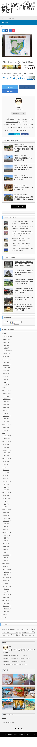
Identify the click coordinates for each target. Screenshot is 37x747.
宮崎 (3, 552)
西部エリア (6, 543)
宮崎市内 (6, 572)
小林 (5, 566)
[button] (7, 680)
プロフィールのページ (12, 122)
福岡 (22, 155)
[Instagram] (21, 728)
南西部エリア (6, 399)
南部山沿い (6, 563)
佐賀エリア (16, 144)
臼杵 (5, 540)
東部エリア (6, 424)
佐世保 (5, 452)
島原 (5, 447)
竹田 (5, 538)
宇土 (5, 504)
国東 (5, 523)
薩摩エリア (6, 606)
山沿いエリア (6, 600)
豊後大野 (6, 535)
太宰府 (5, 348)
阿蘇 (5, 495)
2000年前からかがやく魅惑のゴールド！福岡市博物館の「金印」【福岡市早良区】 (24, 308)
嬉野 (5, 401)
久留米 (5, 367)
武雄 (5, 404)
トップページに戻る (18, 206)
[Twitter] (15, 728)
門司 (25, 155)
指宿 (5, 611)
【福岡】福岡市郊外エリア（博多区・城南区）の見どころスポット (23, 198)
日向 (5, 560)
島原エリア (6, 441)
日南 (5, 574)
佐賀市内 (6, 393)
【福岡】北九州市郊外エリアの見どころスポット (23, 188)
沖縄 (3, 614)
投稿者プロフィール (18, 113)
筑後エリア (6, 365)
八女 (5, 382)
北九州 (25, 165)
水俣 (5, 489)
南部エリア (6, 532)
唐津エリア (6, 416)
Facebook (24, 134)
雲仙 (5, 444)
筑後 (5, 370)
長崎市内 (6, 438)
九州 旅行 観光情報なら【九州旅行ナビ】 (17, 734)
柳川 (5, 379)
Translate (16, 323)
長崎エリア (6, 435)
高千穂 (5, 580)
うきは (5, 373)
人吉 (5, 487)
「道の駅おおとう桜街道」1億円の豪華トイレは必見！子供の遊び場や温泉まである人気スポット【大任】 (22, 233)
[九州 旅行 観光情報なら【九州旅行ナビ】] (18, 8)
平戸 (5, 455)
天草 (5, 484)
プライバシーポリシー (8, 722)
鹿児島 (4, 583)
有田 (5, 413)
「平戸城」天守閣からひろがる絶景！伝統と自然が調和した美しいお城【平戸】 (24, 272)
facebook (28, 2)
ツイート (4, 718)
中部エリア (6, 509)
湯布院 (5, 515)
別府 (5, 512)
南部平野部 (6, 569)
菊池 (5, 478)
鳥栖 (5, 430)
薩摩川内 (6, 589)
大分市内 (6, 518)
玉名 (5, 472)
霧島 (5, 603)
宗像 (5, 342)
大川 (5, 376)
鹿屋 (5, 597)
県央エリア (6, 458)
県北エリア (6, 450)
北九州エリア (17, 155)
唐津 (5, 418)
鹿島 (5, 407)
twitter (25, 2)
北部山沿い (6, 577)
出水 (5, 591)
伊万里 (5, 410)
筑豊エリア (6, 359)
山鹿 (5, 475)
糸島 (5, 345)
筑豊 (5, 362)
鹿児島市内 (7, 608)
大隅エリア (6, 594)
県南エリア (6, 481)
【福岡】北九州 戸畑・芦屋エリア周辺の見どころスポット (23, 169)
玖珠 (5, 549)
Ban (18, 107)
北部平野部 (6, 555)
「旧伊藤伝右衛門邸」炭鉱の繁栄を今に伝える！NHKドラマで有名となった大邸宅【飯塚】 (24, 281)
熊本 (3, 467)
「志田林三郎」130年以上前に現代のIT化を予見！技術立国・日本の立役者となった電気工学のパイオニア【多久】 (19, 650)
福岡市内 (25, 194)
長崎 (3, 433)
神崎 (5, 427)
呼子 (5, 421)
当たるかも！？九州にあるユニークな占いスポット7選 (24, 298)
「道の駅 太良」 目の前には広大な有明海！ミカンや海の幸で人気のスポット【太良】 (24, 290)
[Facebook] (18, 728)
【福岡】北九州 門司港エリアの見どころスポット (23, 159)
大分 (3, 506)
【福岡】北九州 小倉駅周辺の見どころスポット (23, 178)
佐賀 (21, 144)
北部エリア (6, 521)
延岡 (5, 557)
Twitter (17, 134)
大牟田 (5, 384)
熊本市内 (6, 498)
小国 (5, 501)
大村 (5, 461)
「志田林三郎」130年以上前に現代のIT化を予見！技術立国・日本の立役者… (23, 149)
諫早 (5, 464)
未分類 (4, 617)
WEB (11, 134)
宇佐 (5, 526)
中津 (5, 529)
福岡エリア (16, 194)
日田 (5, 546)
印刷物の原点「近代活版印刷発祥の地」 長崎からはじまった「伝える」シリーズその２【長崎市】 (24, 263)
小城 (24, 144)
